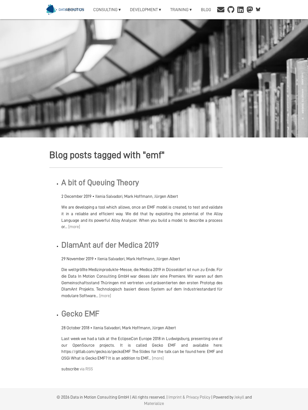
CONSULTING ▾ (107, 10)
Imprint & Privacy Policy (189, 397)
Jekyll (239, 397)
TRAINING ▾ (181, 10)
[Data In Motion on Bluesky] (258, 9)
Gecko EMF (80, 314)
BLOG (206, 10)
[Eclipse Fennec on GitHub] (231, 10)
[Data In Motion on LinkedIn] (240, 10)
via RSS (86, 369)
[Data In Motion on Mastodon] (249, 10)
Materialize (154, 403)
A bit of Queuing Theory (100, 183)
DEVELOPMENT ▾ (145, 10)
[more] (74, 227)
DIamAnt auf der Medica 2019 (110, 245)
